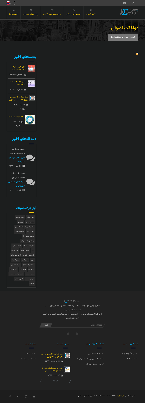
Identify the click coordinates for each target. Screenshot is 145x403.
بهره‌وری (20, 222)
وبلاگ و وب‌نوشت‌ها (26, 358)
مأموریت (31, 269)
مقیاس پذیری (16, 245)
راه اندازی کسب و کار (27, 241)
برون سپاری (30, 217)
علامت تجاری (25, 250)
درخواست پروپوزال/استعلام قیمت (88, 358)
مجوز (32, 260)
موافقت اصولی (15, 265)
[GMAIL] (124, 3)
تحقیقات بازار (19, 227)
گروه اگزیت (90, 14)
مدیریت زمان (30, 222)
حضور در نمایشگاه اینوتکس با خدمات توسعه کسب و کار (52, 369)
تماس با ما (13, 14)
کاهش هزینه (20, 217)
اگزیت (132, 37)
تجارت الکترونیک (29, 245)
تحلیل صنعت (29, 274)
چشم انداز (23, 269)
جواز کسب (25, 260)
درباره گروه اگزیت (128, 353)
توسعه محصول (19, 231)
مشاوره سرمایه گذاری (52, 14)
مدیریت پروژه (29, 227)
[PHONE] (133, 3)
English (12, 4)
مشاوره (31, 283)
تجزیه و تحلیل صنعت (16, 274)
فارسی (12, 1)
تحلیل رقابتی (19, 279)
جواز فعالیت (15, 260)
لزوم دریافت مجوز (28, 265)
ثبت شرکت (14, 250)
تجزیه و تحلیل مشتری (15, 116)
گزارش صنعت (29, 279)
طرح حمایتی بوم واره (93, 364)
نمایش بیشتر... (55, 381)
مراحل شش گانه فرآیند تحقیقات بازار (18, 83)
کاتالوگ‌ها (29, 353)
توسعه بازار (30, 231)
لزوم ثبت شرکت (16, 255)
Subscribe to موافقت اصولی (137, 54)
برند (33, 250)
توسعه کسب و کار (73, 14)
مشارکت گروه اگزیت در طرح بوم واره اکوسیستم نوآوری (18, 98)
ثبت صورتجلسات (28, 255)
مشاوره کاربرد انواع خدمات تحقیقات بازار (19, 67)
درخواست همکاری (94, 353)
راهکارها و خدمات (30, 14)
